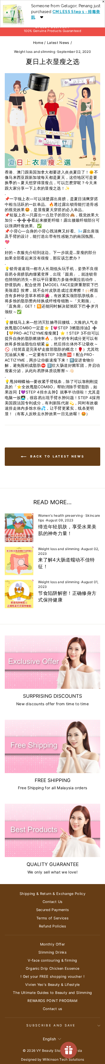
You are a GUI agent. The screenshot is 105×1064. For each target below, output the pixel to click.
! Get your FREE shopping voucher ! (52, 976)
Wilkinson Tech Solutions (63, 1059)
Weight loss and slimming (34, 52)
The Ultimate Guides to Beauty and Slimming (52, 993)
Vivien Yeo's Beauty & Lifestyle (52, 985)
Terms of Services (52, 918)
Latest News (58, 43)
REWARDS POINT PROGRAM (52, 1001)
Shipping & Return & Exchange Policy (52, 894)
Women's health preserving (60, 515)
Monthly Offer (52, 944)
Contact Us (52, 902)
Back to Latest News (56, 456)
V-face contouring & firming (52, 960)
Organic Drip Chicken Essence (53, 968)
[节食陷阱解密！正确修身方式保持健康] (19, 594)
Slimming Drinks (52, 952)
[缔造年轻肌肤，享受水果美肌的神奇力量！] (19, 527)
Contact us (52, 1009)
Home (38, 43)
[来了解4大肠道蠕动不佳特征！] (19, 561)
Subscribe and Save (51, 1025)
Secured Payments (52, 910)
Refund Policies (52, 926)
